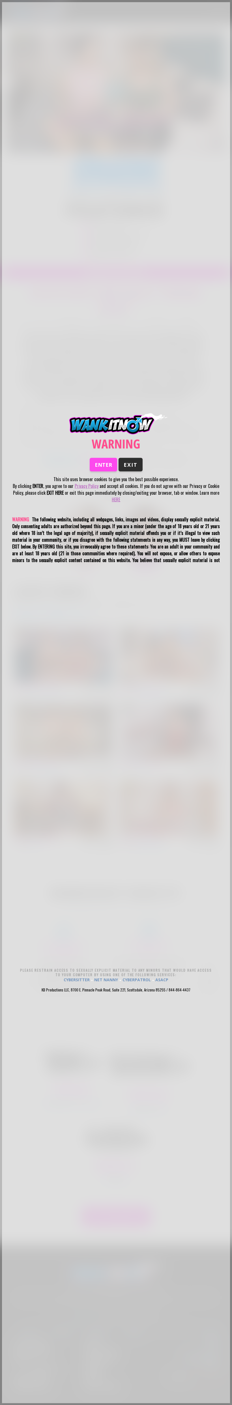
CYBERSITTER (77, 979)
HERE (116, 499)
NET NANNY (106, 979)
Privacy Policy (86, 486)
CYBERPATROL (137, 979)
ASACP (161, 979)
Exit (131, 464)
